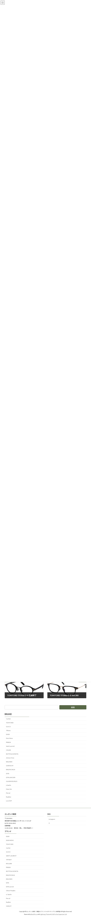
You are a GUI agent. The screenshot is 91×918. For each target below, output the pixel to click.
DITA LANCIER (10, 777)
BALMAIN (9, 762)
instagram (52, 819)
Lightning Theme (45, 914)
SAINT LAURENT (11, 856)
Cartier (8, 719)
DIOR (8, 734)
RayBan (8, 797)
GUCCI (8, 726)
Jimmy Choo (10, 758)
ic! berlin (9, 894)
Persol (8, 793)
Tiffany (8, 730)
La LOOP (9, 801)
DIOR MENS (10, 840)
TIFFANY (9, 859)
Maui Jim (9, 789)
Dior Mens (9, 738)
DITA (7, 773)
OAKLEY (8, 906)
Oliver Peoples (10, 890)
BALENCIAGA (10, 769)
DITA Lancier (10, 887)
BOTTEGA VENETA (12, 754)
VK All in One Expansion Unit (59, 914)
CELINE (8, 750)
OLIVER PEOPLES (11, 781)
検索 (73, 707)
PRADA (8, 742)
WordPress (34, 914)
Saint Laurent (10, 746)
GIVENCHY (9, 766)
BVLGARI (9, 863)
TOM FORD (10, 723)
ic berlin (8, 785)
